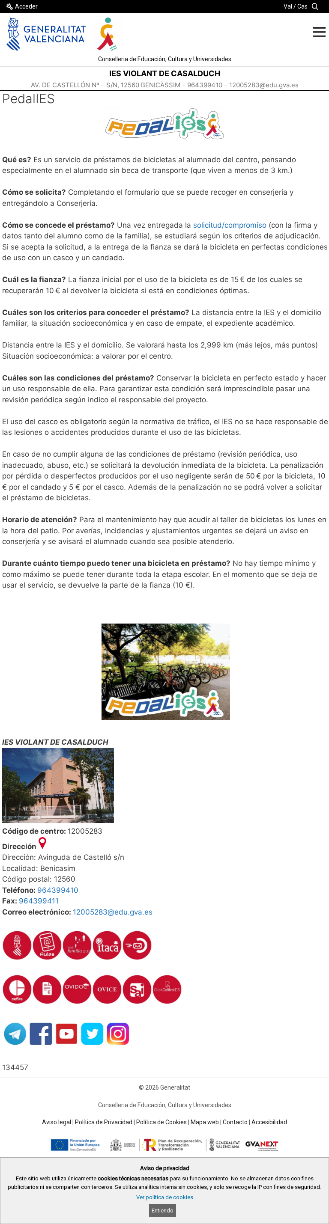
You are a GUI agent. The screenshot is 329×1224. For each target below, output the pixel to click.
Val (288, 6)
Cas (302, 6)
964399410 (57, 890)
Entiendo (162, 1210)
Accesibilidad (269, 1122)
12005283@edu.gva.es (113, 912)
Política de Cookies (161, 1122)
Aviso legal (56, 1122)
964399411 (39, 901)
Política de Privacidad (103, 1122)
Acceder (26, 6)
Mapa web (205, 1122)
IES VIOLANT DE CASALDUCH (164, 73)
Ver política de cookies (164, 1197)
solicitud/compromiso (229, 225)
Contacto (235, 1122)
